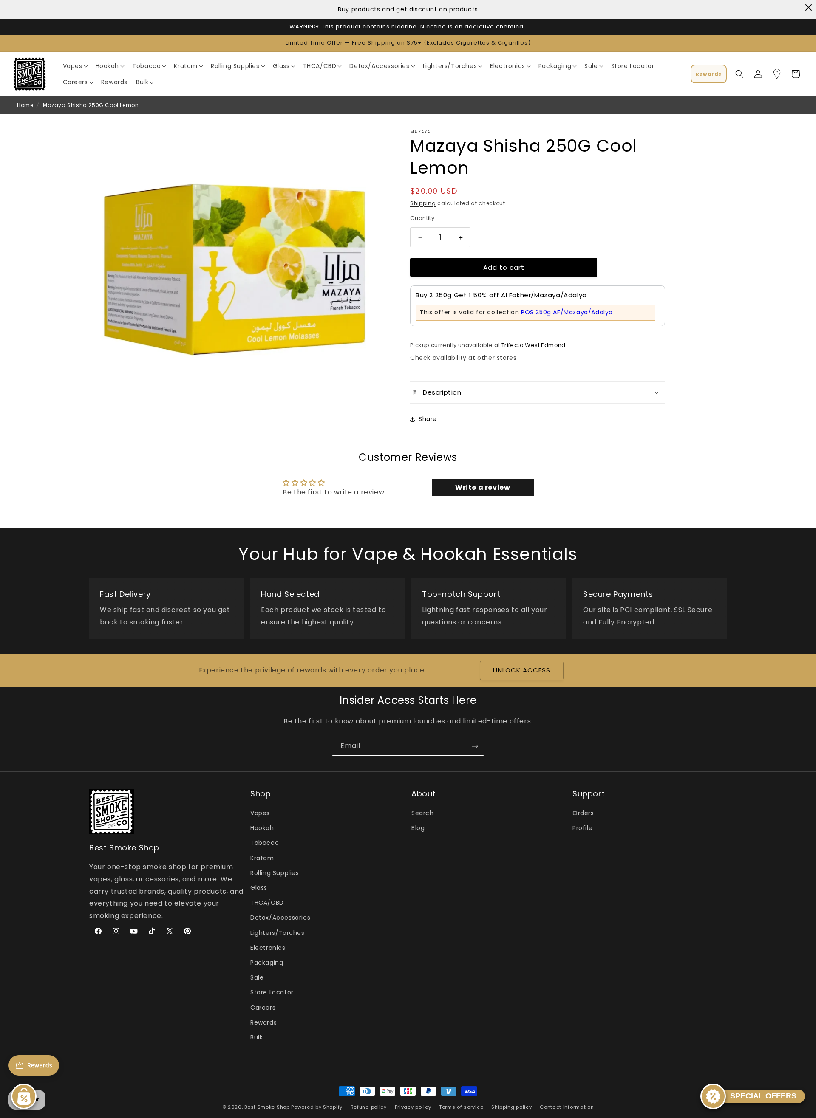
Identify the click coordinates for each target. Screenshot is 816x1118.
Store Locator (272, 992)
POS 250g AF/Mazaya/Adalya (567, 312)
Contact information (567, 1106)
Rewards (263, 1022)
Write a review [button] (482, 487)
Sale (257, 978)
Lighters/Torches (277, 933)
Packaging (266, 962)
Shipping (423, 203)
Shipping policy (511, 1106)
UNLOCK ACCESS (521, 670)
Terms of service (461, 1106)
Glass (258, 888)
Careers (262, 1007)
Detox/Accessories (280, 918)
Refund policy (369, 1106)
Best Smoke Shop (267, 1107)
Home (25, 105)
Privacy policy (413, 1106)
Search (422, 813)
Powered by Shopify (317, 1107)
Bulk (256, 1037)
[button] (75, 66)
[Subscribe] (474, 746)
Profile (582, 828)
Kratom (262, 858)
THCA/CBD (267, 903)
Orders (583, 813)
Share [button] (428, 419)
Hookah (262, 828)
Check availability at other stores (463, 358)
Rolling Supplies (274, 873)
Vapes (260, 813)
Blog (418, 828)
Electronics (268, 947)
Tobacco (264, 843)
